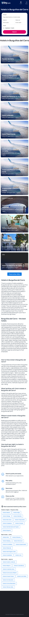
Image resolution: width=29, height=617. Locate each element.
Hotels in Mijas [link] (16, 512)
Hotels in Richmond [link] (18, 541)
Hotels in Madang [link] (6, 541)
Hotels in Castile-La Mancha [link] (9, 562)
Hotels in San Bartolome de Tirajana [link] (11, 527)
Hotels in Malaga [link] (6, 516)
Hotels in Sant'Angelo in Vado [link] (9, 551)
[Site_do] (26, 599)
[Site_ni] (12, 603)
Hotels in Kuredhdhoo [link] (7, 544)
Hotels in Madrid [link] (6, 512)
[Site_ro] (7, 596)
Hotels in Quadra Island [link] (21, 544)
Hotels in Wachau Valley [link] (8, 587)
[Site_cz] (2, 599)
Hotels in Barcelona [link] (7, 519)
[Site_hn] (22, 603)
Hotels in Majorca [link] (6, 565)
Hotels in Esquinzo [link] (7, 530)
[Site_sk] (12, 599)
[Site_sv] (7, 603)
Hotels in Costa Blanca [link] (19, 565)
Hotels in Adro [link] (6, 537)
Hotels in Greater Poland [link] (8, 576)
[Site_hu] (17, 599)
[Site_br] (2, 596)
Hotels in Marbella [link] (17, 516)
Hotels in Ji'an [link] (18, 555)
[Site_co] (22, 599)
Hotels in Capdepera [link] (7, 523)
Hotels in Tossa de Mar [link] (20, 519)
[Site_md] (7, 599)
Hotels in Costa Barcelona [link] (8, 569)
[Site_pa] (2, 603)
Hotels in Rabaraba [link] (7, 548)
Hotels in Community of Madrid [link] (10, 572)
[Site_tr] (26, 596)
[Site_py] (26, 603)
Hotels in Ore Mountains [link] (8, 580)
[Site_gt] (17, 603)
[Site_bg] (12, 596)
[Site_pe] (22, 596)
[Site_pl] (17, 596)
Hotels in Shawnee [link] (16, 537)
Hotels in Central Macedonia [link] (9, 583)
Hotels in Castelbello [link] (7, 555)
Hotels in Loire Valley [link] (21, 576)
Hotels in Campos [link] (19, 523)
